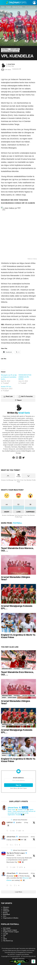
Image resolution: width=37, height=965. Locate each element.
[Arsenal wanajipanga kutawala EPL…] (18, 593)
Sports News (26, 668)
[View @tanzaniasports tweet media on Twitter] (8, 825)
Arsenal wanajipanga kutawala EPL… (16, 607)
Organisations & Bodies (10, 918)
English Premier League (11, 932)
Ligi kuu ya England (28, 695)
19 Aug (26, 822)
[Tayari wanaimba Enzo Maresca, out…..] (18, 536)
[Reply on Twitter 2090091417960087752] (7, 831)
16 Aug (19, 855)
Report (19, 400)
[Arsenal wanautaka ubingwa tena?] (18, 565)
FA (4, 937)
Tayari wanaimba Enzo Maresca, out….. (17, 549)
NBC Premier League (10, 930)
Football (17, 523)
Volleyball (6, 911)
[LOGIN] (34, 2)
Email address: (18, 778)
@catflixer (19, 822)
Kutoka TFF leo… (7, 386)
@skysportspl (10, 855)
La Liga (5, 933)
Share (3, 209)
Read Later (9, 396)
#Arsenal (25, 878)
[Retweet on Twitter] (11, 819)
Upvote (8, 475)
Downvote (29, 475)
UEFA (3, 726)
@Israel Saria (11, 836)
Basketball (6, 914)
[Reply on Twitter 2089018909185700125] (7, 867)
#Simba (8, 880)
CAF (4, 935)
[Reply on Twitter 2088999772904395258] (7, 885)
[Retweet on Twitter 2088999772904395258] (11, 885)
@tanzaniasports (23, 836)
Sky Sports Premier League (16, 853)
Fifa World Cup (19, 753)
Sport (4, 697)
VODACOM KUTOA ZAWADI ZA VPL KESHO (24, 377)
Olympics (6, 907)
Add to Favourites (27, 396)
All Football (6, 928)
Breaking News (7, 668)
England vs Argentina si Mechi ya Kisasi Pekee (18, 636)
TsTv (4, 916)
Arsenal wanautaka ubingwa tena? (15, 578)
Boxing (5, 912)
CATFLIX (10, 822)
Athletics (6, 909)
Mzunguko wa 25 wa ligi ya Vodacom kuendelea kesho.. (9, 377)
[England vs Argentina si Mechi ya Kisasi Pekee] (18, 622)
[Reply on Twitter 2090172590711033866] (7, 845)
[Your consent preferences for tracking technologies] (33, 961)
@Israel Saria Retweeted (20, 820)
